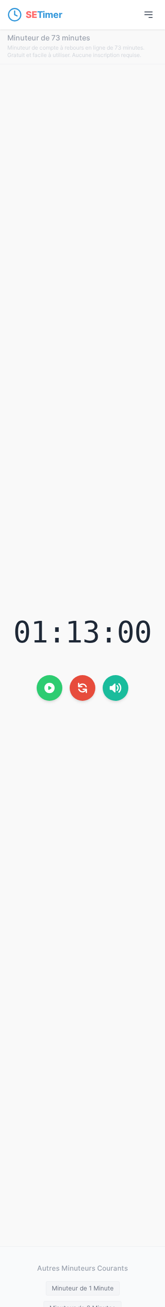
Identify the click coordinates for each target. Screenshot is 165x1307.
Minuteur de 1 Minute (83, 1288)
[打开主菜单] (148, 15)
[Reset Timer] (82, 688)
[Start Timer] (49, 688)
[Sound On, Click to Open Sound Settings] (115, 688)
